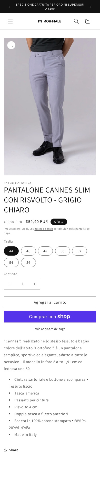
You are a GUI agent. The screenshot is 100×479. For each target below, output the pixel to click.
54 (11, 262)
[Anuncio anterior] (9, 6)
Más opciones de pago (50, 329)
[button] (10, 21)
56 (28, 262)
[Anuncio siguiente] (90, 6)
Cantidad (10, 274)
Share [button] (13, 450)
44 (11, 251)
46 (28, 251)
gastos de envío (44, 228)
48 (45, 251)
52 (79, 251)
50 (63, 251)
